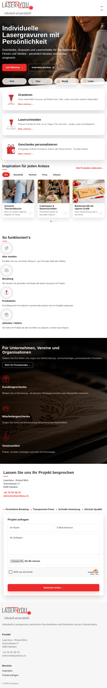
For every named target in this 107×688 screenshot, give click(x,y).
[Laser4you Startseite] (18, 8)
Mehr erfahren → (26, 104)
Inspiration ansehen (43, 67)
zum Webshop (14, 67)
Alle (6, 175)
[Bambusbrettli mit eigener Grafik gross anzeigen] (89, 191)
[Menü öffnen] (102, 8)
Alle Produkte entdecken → (90, 168)
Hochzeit (32, 175)
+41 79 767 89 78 (12, 492)
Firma (44, 175)
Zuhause (56, 175)
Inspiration (7, 671)
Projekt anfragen (10, 675)
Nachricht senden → (53, 588)
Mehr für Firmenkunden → (18, 365)
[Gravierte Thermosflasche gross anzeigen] (18, 191)
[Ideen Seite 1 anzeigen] (51, 221)
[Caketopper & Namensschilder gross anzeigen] (54, 191)
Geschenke (18, 175)
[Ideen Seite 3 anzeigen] (56, 221)
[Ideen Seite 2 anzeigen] (53, 221)
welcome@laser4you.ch (16, 496)
